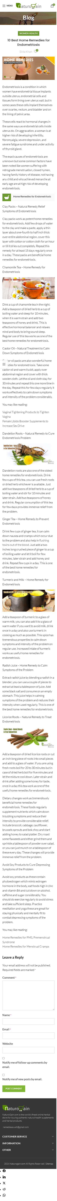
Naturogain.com (17, 1163)
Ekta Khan (26, 51)
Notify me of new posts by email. (22, 1079)
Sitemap (49, 1163)
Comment (9, 977)
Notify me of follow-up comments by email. (24, 1065)
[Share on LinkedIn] (4, 1177)
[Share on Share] (4, 1171)
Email (6, 1029)
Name (6, 1015)
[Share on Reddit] (4, 1189)
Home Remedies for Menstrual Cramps (25, 946)
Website (7, 1043)
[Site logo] (29, 5)
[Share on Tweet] (4, 1183)
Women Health (28, 33)
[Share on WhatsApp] (4, 1195)
